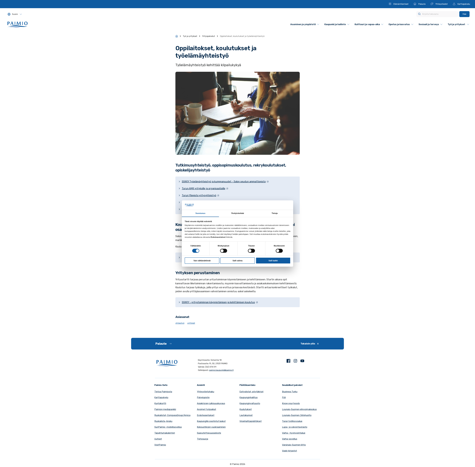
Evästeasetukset (205, 415)
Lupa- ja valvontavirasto (294, 427)
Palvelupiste (203, 397)
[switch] (223, 251)
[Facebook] (288, 361)
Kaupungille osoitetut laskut (211, 421)
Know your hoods (291, 403)
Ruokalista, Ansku (163, 421)
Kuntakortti (160, 403)
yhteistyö (179, 323)
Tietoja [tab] (275, 213)
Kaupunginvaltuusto (249, 403)
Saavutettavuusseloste (209, 433)
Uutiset (158, 439)
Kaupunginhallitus (248, 397)
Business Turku (289, 391)
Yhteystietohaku (205, 391)
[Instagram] (295, 361)
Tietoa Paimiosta (163, 391)
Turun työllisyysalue (292, 421)
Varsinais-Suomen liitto (294, 444)
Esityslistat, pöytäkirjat (251, 391)
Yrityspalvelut (208, 36)
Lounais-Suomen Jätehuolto (296, 415)
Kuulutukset (245, 409)
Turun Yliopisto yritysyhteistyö (199, 195)
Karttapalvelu (161, 397)
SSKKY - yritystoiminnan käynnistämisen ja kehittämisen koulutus (218, 302)
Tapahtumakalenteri (164, 433)
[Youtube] (302, 361)
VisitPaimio (160, 444)
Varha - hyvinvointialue (293, 433)
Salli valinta (237, 261)
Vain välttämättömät (202, 261)
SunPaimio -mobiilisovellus (168, 427)
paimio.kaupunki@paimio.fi (221, 370)
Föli (284, 397)
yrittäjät (191, 323)
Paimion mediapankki (165, 409)
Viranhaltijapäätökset (250, 421)
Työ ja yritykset (190, 36)
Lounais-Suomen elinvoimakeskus (299, 409)
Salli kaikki (273, 261)
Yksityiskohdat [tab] (237, 213)
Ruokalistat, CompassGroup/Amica (172, 415)
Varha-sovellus (289, 439)
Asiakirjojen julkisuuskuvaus (211, 403)
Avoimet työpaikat (206, 409)
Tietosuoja (202, 439)
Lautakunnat (246, 415)
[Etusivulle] (176, 36)
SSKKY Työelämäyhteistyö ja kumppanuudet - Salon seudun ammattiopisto (224, 181)
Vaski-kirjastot (289, 450)
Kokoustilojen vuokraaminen (211, 427)
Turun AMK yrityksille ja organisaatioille (203, 188)
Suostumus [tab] (200, 213)
